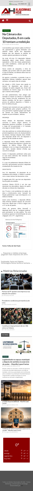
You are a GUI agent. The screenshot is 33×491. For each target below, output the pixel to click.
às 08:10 (11, 432)
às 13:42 (11, 404)
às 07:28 (12, 366)
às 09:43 (11, 44)
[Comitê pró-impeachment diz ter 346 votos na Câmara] (16, 309)
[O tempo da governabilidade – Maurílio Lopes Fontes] (16, 381)
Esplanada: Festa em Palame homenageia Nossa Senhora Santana (16, 262)
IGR (22, 485)
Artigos (5, 356)
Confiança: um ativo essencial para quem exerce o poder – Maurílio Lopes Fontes (16, 429)
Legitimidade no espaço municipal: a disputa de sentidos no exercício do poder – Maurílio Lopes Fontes (16, 361)
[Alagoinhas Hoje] (16, 8)
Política (6, 30)
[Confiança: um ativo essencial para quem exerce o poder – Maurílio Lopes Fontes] (16, 408)
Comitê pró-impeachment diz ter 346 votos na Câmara (15, 327)
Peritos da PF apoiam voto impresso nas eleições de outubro (16, 292)
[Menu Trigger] (29, 3)
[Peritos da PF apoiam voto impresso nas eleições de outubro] (16, 274)
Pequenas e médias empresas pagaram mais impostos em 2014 (14, 254)
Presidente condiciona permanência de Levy (16, 302)
